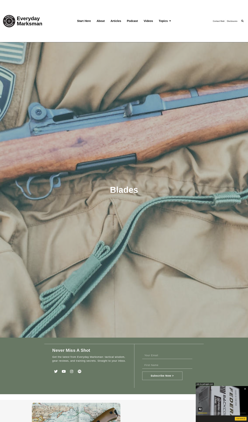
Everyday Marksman (29, 21)
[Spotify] (79, 371)
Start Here (84, 20)
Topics (163, 20)
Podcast (132, 20)
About (101, 20)
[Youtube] (63, 371)
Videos (148, 20)
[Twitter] (55, 371)
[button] (242, 21)
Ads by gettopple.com (204, 384)
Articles (116, 20)
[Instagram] (71, 371)
